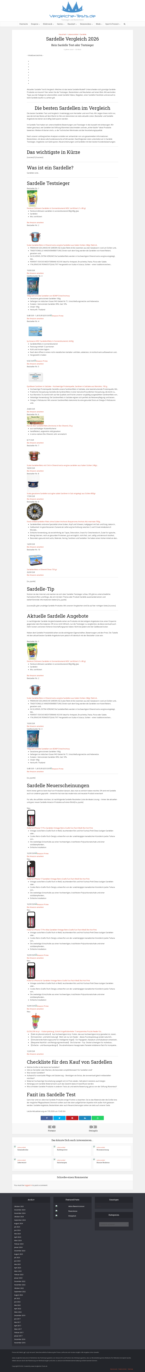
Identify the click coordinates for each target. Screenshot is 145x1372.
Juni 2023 (17, 1261)
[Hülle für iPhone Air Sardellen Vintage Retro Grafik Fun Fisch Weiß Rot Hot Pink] (31, 970)
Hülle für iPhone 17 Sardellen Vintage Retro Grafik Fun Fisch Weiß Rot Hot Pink (58, 879)
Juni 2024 (17, 1230)
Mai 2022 (17, 1305)
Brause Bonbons (103, 1162)
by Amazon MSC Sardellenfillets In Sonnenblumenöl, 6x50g (50, 341)
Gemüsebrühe (22, 1150)
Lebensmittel (21, 1147)
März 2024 (18, 1240)
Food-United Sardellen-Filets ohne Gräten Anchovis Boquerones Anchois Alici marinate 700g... (64, 521)
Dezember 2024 (19, 1210)
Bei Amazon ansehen (35, 222)
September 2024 (20, 1220)
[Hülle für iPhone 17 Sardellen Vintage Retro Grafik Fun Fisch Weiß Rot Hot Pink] (31, 869)
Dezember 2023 (19, 1251)
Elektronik (47, 24)
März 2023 (18, 1271)
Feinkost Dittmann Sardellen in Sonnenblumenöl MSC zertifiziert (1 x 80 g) (56, 208)
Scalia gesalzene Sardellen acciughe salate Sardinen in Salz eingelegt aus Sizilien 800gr (61, 493)
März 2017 (18, 1329)
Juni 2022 (17, 1302)
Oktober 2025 (19, 1206)
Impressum (113, 1369)
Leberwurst (21, 1162)
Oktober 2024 (19, 1217)
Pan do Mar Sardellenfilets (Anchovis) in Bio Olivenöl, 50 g (49, 426)
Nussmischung (103, 1150)
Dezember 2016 (19, 1339)
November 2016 (19, 1343)
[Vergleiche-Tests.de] (72, 10)
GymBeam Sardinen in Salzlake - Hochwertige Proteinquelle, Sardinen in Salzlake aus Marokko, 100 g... (67, 386)
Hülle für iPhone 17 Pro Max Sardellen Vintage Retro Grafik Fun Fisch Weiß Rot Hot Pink (62, 930)
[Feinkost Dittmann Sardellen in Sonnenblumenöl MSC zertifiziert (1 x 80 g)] (32, 198)
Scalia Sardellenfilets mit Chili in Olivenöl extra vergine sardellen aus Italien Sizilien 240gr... (62, 465)
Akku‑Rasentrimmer (76, 1206)
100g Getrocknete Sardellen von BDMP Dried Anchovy (48, 296)
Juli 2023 (17, 1257)
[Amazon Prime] (56, 315)
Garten (60, 24)
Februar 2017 (18, 1332)
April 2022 (17, 1309)
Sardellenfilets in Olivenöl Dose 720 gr (42, 569)
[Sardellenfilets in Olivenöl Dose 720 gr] (35, 559)
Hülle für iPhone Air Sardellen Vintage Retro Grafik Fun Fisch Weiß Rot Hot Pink (58, 980)
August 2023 (18, 1254)
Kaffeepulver (62, 1150)
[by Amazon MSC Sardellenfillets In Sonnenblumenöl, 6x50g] (35, 331)
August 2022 (18, 1295)
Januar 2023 (18, 1278)
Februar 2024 (18, 1244)
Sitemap (130, 1369)
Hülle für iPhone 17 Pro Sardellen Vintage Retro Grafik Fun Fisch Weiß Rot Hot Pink (60, 828)
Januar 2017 (18, 1336)
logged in (28, 1185)
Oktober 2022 (19, 1288)
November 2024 (19, 1213)
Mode (98, 24)
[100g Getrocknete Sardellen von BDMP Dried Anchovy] (33, 285)
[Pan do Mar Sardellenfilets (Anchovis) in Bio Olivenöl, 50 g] (35, 420)
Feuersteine (72, 1211)
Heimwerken (85, 24)
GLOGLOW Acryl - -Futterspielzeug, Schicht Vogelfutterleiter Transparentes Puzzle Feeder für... (64, 1031)
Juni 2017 (17, 1319)
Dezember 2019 (19, 1315)
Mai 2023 (17, 1264)
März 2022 (18, 1312)
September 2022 (20, 1292)
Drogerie (34, 24)
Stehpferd (72, 1216)
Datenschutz (122, 1369)
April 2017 (17, 1326)
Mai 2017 (17, 1322)
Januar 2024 (18, 1247)
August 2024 (18, 1223)
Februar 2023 (18, 1275)
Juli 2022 (17, 1298)
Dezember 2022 (19, 1281)
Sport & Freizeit (112, 24)
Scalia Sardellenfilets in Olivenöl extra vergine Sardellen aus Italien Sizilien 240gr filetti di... (62, 245)
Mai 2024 (17, 1234)
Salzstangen (62, 1162)
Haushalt (71, 24)
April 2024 (17, 1237)
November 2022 (19, 1285)
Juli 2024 (17, 1227)
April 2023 (17, 1268)
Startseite (23, 24)
